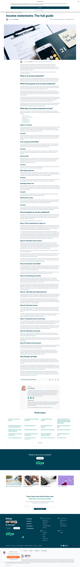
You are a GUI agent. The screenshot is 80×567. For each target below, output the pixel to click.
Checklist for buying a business (31, 429)
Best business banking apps (30, 425)
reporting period (26, 202)
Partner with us (45, 538)
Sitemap (61, 532)
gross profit (41, 146)
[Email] (58, 379)
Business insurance (63, 520)
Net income (24, 122)
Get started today (33, 375)
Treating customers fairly (28, 545)
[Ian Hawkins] (7, 19)
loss (28, 122)
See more (40, 442)
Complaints (40, 545)
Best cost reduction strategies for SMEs (13, 486)
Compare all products (63, 525)
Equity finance (45, 523)
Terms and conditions (19, 545)
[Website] (33, 397)
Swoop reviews (45, 540)
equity (55, 360)
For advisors (29, 521)
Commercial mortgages (46, 525)
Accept (40, 7)
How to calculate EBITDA (46, 486)
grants (21, 361)
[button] (78, 1)
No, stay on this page (13, 559)
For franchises (29, 526)
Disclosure (35, 545)
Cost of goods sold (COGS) (27, 117)
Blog (7, 12)
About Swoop (45, 532)
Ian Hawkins (16, 19)
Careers (44, 534)
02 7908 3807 (10, 525)
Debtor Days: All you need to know (64, 429)
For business (29, 518)
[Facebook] (52, 379)
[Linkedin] (55, 379)
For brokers (28, 523)
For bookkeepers (30, 528)
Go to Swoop (13, 557)
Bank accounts (62, 523)
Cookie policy (37, 10)
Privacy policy (42, 10)
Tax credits (44, 527)
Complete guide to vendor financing (48, 429)
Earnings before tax (26, 121)
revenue (27, 115)
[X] (50, 379)
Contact (44, 536)
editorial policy (50, 407)
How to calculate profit (62, 486)
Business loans (45, 520)
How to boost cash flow (27, 486)
